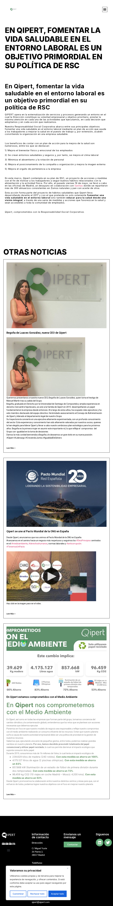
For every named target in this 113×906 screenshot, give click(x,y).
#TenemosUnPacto (15, 546)
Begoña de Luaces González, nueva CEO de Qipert (36, 332)
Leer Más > (10, 448)
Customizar (18, 893)
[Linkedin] (99, 842)
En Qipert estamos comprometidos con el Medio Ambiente (41, 696)
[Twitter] (108, 842)
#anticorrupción (74, 543)
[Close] (67, 868)
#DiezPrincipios (83, 540)
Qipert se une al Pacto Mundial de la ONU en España (37, 531)
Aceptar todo (57, 893)
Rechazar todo (37, 893)
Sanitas (79, 185)
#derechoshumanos (38, 543)
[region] (38, 883)
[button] (104, 9)
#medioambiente (19, 543)
